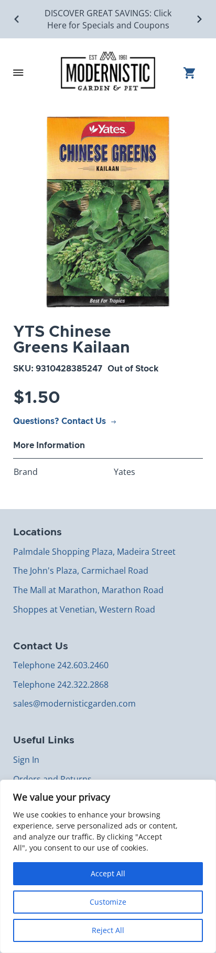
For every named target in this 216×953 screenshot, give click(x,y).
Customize (108, 902)
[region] (108, 866)
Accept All (108, 873)
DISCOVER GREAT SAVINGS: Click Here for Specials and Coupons (108, 19)
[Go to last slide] (17, 19)
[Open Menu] (18, 72)
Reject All (108, 930)
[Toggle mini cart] (193, 73)
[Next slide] (199, 19)
